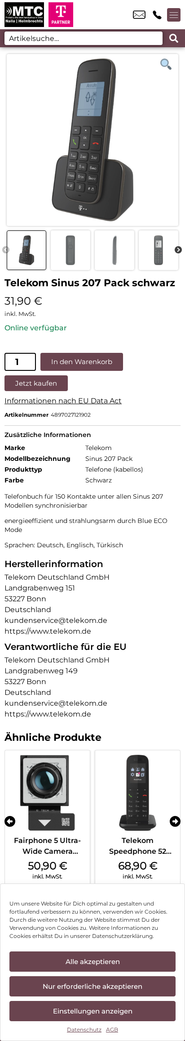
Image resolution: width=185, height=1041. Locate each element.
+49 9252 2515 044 (157, 14)
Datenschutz (84, 1029)
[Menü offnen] (174, 15)
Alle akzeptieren (93, 961)
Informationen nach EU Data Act (63, 401)
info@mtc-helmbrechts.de (139, 14)
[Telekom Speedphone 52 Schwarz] (138, 793)
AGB (112, 1029)
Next (178, 250)
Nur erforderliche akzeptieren (92, 986)
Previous (5, 250)
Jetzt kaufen (36, 383)
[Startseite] (24, 14)
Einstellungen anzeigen (92, 1011)
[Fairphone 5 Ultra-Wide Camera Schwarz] (47, 793)
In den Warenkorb (81, 361)
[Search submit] (174, 38)
